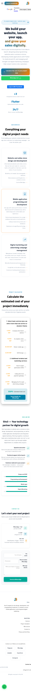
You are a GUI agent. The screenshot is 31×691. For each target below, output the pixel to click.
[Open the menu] (2, 3)
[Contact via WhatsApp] (4, 686)
